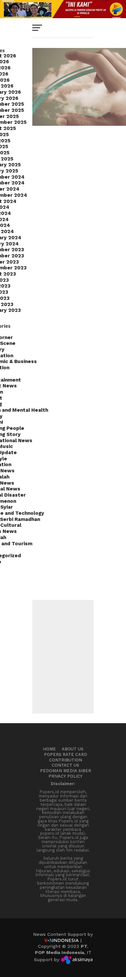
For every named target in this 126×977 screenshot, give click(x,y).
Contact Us (65, 765)
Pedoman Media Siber (65, 770)
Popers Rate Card (65, 754)
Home (49, 749)
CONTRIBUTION (65, 760)
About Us (72, 749)
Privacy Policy (65, 776)
